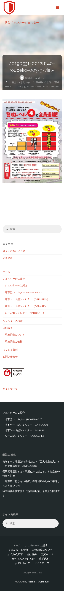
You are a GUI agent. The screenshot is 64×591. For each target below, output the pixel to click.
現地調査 (8, 328)
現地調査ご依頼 (13, 341)
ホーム (6, 271)
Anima (31, 581)
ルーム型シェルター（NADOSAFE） (25, 312)
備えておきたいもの (21, 82)
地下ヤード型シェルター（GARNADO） (27, 299)
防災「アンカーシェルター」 (23, 22)
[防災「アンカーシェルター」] (9, 7)
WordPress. (44, 581)
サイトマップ (10, 388)
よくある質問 (10, 349)
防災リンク (47, 554)
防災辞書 (8, 257)
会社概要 (31, 554)
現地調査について (15, 334)
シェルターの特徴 (13, 321)
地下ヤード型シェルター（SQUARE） (26, 306)
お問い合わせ (10, 356)
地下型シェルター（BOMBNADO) (23, 292)
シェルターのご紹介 (14, 278)
